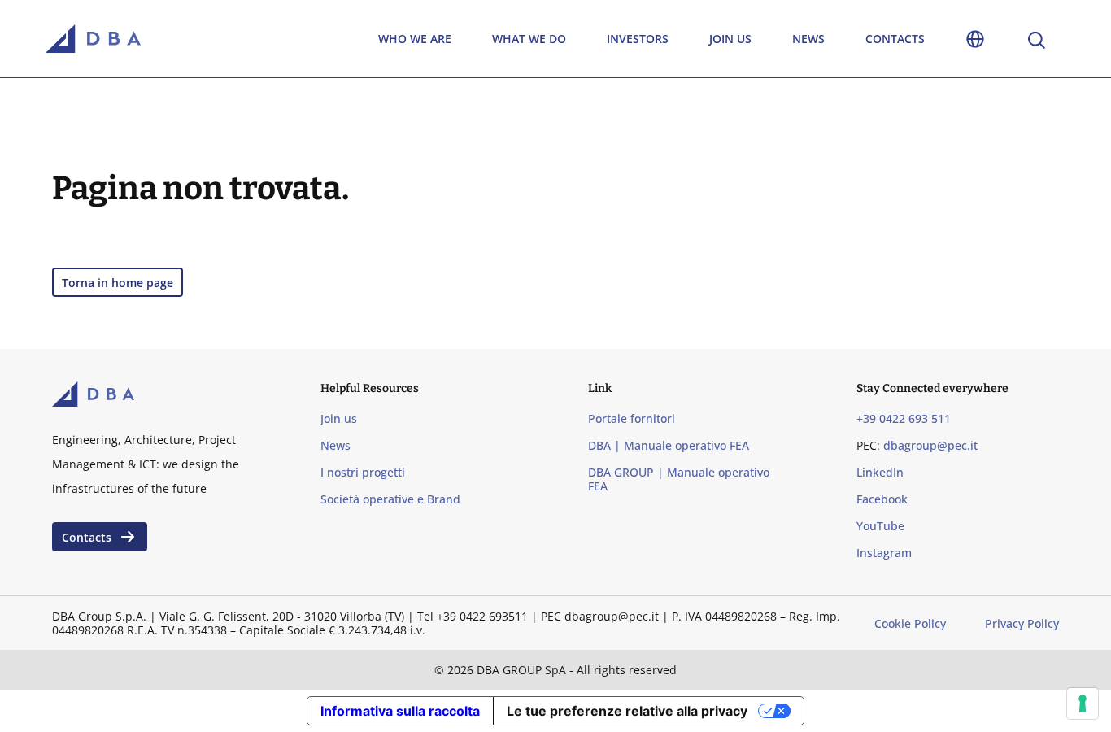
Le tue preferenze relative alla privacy (627, 711)
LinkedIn (880, 472)
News (808, 38)
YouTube (880, 526)
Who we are (414, 38)
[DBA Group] (93, 39)
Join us (730, 38)
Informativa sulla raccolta (400, 711)
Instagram (884, 552)
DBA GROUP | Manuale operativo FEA (678, 479)
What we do (529, 38)
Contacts (895, 38)
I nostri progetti (362, 472)
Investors (638, 38)
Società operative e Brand (390, 499)
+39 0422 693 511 (903, 418)
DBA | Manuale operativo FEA (668, 445)
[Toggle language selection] (975, 38)
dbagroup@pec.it (930, 445)
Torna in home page (117, 282)
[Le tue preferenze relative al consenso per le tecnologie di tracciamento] (1082, 703)
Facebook (882, 499)
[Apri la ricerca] (1035, 38)
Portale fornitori (631, 418)
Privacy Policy (1022, 623)
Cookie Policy (910, 623)
